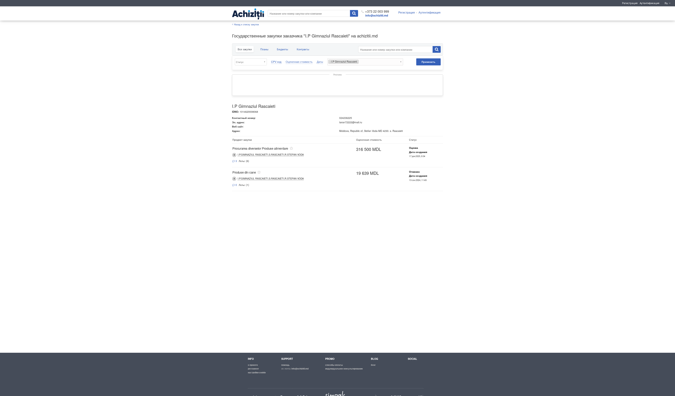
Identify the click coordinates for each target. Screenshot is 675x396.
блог (373, 364)
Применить (428, 61)
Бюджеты (282, 49)
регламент (253, 368)
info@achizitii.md (376, 15)
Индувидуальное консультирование (344, 368)
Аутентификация (649, 3)
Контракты (303, 49)
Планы (264, 49)
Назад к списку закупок (246, 24)
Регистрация (630, 3)
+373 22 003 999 (376, 11)
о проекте (253, 364)
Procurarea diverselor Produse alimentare (260, 148)
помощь (285, 364)
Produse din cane (244, 172)
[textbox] (252, 62)
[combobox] (251, 61)
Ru (666, 3)
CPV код (276, 61)
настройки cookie (257, 372)
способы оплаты (334, 364)
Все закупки (245, 49)
